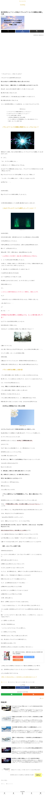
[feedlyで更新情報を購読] (11, 694)
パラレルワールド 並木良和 (21, 682)
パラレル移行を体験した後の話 (14, 115)
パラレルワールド (12, 682)
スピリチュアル (4, 682)
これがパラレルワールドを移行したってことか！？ (18, 113)
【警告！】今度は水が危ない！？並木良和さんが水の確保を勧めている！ (18, 677)
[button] (37, 31)
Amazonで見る (18, 659)
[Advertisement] (22, 45)
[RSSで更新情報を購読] (33, 694)
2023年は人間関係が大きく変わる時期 (17, 117)
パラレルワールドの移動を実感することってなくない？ (19, 111)
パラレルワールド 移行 (30, 682)
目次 (21, 109)
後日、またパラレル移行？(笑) (15, 121)
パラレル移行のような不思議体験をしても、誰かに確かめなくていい (23, 119)
